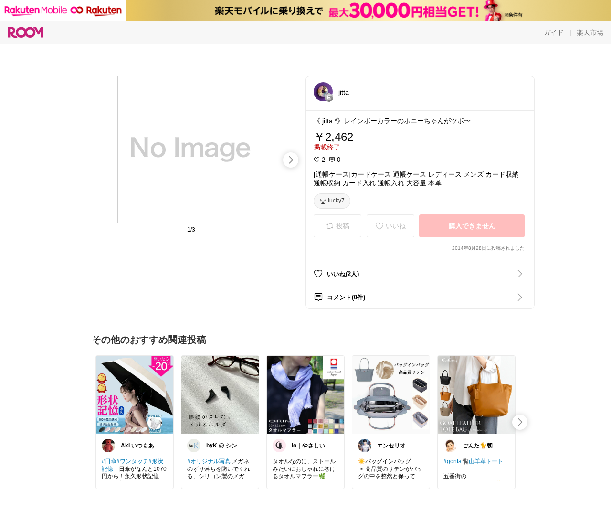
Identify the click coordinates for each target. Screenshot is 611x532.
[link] (134, 394)
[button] (323, 91)
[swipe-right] (290, 160)
